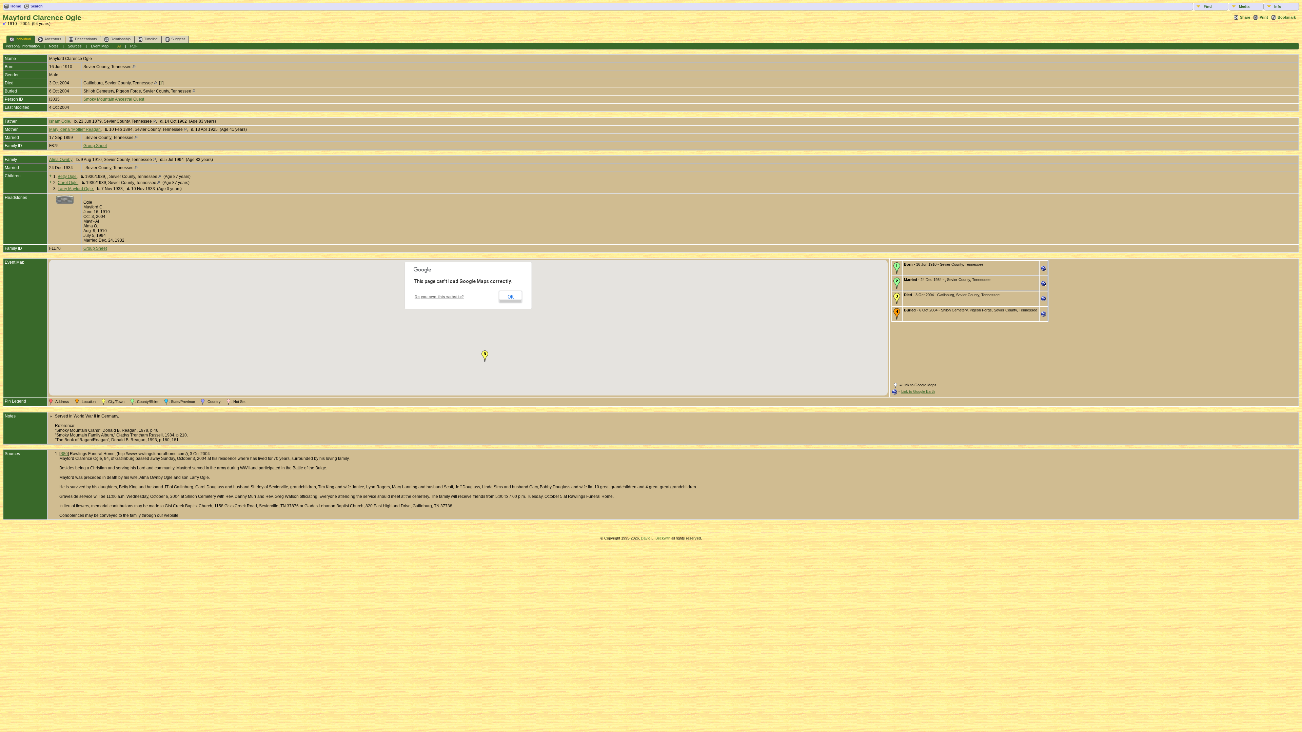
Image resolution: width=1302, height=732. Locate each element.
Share (1245, 17)
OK (511, 297)
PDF (134, 46)
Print (1264, 17)
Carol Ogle (68, 182)
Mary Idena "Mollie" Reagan (75, 129)
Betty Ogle (67, 176)
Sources (75, 46)
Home (16, 6)
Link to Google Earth (918, 391)
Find (1208, 6)
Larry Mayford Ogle (75, 188)
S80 (64, 453)
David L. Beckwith (655, 538)
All (119, 46)
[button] (484, 356)
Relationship (121, 39)
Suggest (178, 39)
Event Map (99, 46)
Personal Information (23, 46)
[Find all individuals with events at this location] (134, 66)
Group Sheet (95, 145)
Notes (54, 46)
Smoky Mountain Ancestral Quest (113, 99)
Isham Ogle (59, 121)
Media (1244, 6)
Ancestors (52, 39)
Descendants (86, 39)
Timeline (151, 39)
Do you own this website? (439, 296)
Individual (23, 39)
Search (37, 6)
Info (1277, 6)
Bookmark (1287, 17)
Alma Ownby (60, 159)
